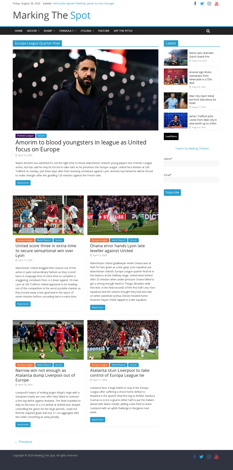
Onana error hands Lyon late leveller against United (117, 248)
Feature (103, 30)
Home (19, 30)
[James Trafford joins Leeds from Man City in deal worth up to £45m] (175, 114)
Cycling (86, 30)
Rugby (48, 30)
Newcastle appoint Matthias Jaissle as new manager (83, 3)
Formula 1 (66, 30)
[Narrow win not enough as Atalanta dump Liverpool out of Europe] (48, 322)
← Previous (23, 441)
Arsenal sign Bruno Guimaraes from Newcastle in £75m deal (200, 77)
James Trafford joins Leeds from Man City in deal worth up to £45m (203, 119)
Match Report (44, 240)
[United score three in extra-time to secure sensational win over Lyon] (48, 198)
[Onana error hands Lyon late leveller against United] (122, 198)
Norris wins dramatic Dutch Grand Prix (201, 54)
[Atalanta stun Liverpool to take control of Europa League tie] (122, 322)
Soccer (32, 30)
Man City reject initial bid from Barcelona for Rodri (202, 99)
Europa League (25, 240)
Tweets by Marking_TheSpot (192, 148)
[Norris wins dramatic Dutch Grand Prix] (175, 51)
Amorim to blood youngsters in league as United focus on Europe (81, 145)
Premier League (25, 135)
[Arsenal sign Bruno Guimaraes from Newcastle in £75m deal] (175, 70)
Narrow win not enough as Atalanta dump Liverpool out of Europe (45, 375)
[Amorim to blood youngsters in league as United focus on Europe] (85, 52)
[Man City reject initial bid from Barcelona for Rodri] (175, 94)
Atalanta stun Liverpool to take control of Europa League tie (119, 372)
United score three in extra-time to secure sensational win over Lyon (45, 250)
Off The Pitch (123, 30)
